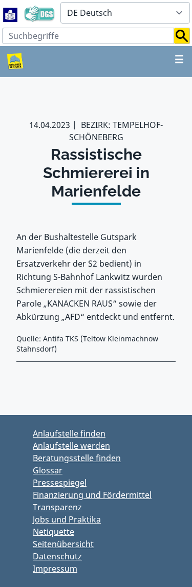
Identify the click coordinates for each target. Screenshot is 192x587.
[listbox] (125, 13)
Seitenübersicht (63, 544)
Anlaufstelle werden (71, 445)
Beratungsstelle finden (77, 458)
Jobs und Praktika (67, 519)
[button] (182, 36)
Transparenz (57, 507)
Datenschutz (57, 556)
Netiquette (53, 531)
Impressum (55, 568)
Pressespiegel (60, 482)
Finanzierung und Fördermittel (92, 495)
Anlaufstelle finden (69, 433)
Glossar (47, 470)
